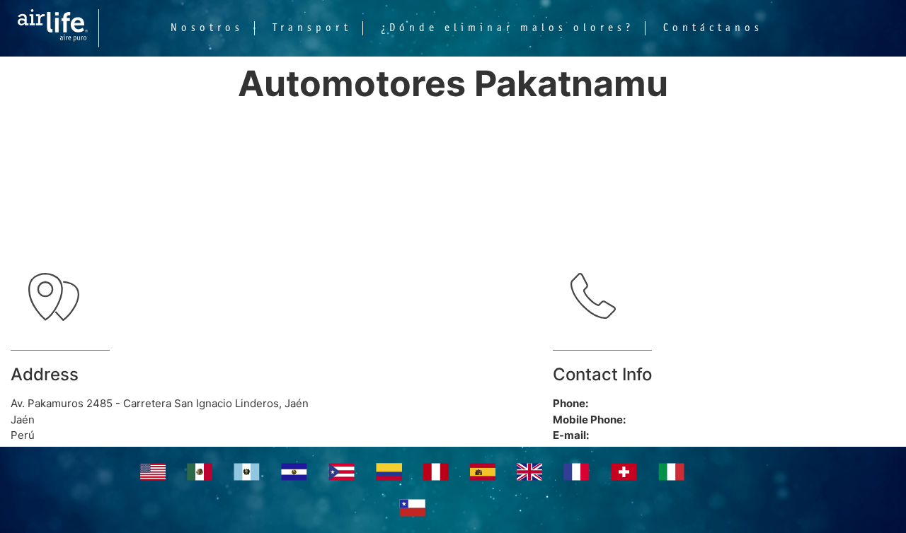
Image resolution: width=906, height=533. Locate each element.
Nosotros (207, 28)
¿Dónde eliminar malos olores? (507, 28)
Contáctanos (713, 28)
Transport (312, 28)
